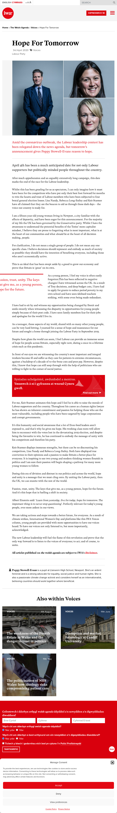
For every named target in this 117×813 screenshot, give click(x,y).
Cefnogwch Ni (96, 13)
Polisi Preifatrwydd (70, 743)
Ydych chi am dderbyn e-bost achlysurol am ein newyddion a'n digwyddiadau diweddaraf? (51, 735)
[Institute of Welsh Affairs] (8, 13)
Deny (58, 793)
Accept (58, 785)
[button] (112, 762)
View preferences (58, 802)
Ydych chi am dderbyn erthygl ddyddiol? (31, 726)
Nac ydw (9, 730)
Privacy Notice (64, 809)
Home (5, 27)
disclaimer (91, 552)
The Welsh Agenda (19, 27)
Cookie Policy (51, 809)
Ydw (20, 730)
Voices (34, 27)
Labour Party (18, 53)
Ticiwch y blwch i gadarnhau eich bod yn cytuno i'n (42, 743)
